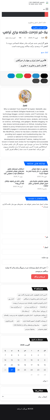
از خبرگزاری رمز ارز (31, 307)
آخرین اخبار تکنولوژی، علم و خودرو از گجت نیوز (32, 295)
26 (18, 370)
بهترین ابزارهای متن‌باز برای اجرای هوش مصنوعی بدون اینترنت (38, 183)
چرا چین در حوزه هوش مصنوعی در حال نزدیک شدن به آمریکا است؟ (37, 171)
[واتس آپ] (19, 76)
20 (12, 365)
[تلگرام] (11, 76)
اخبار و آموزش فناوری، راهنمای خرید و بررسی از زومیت (30, 303)
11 (25, 360)
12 (18, 360)
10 (31, 360)
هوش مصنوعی (42, 329)
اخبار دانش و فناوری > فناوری (33, 65)
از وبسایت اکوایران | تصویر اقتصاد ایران (35, 321)
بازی (18, 321)
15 (45, 365)
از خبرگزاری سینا (16, 307)
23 (38, 370)
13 (12, 360)
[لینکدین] (36, 76)
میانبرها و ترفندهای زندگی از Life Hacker (26, 325)
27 (12, 370)
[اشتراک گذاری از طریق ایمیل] (44, 81)
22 (45, 370)
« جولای (45, 381)
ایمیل (45, 247)
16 (38, 365)
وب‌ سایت (45, 257)
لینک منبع (44, 52)
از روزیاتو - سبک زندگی (40, 311)
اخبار (18, 299)
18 (25, 365)
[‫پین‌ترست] (27, 76)
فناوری (44, 325)
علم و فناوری (9, 321)
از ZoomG (43, 307)
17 (31, 365)
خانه (44, 22)
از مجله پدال (25, 311)
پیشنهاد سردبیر (29, 329)
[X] (44, 76)
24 (32, 370)
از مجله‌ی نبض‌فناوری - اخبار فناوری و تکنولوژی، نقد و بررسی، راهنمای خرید (25, 316)
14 (5, 360)
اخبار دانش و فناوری (35, 22)
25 (25, 370)
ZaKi (42, 38)
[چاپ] (36, 81)
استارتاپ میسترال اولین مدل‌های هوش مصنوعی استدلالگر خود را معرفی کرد (14, 171)
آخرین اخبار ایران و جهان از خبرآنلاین (30, 60)
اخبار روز (11, 299)
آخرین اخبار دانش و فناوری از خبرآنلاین (35, 299)
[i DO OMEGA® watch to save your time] (38, 3)
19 (18, 365)
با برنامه (19, 409)
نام (46, 237)
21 (5, 365)
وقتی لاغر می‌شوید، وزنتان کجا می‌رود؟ (14, 182)
